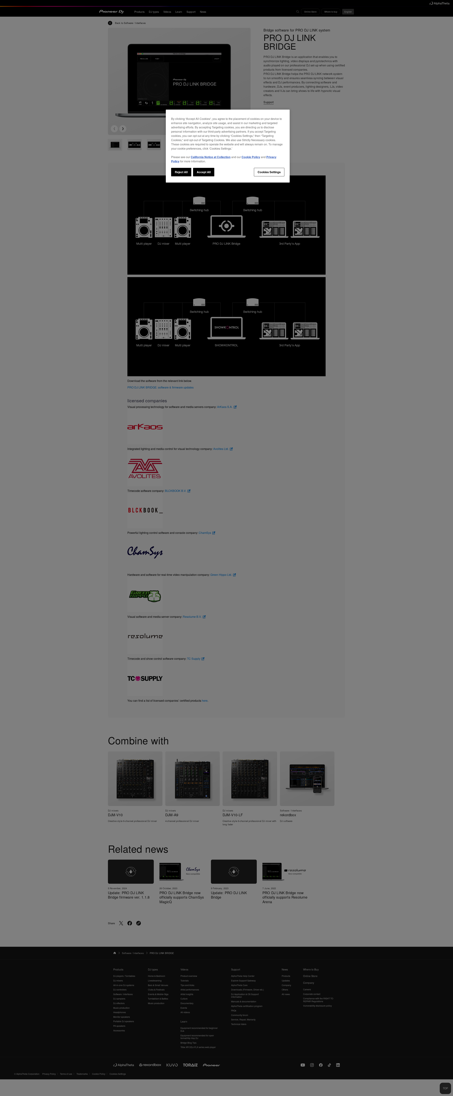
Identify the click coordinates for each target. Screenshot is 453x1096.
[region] (228, 146)
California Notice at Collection (211, 157)
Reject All (181, 172)
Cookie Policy (251, 157)
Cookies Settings (269, 172)
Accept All (204, 172)
